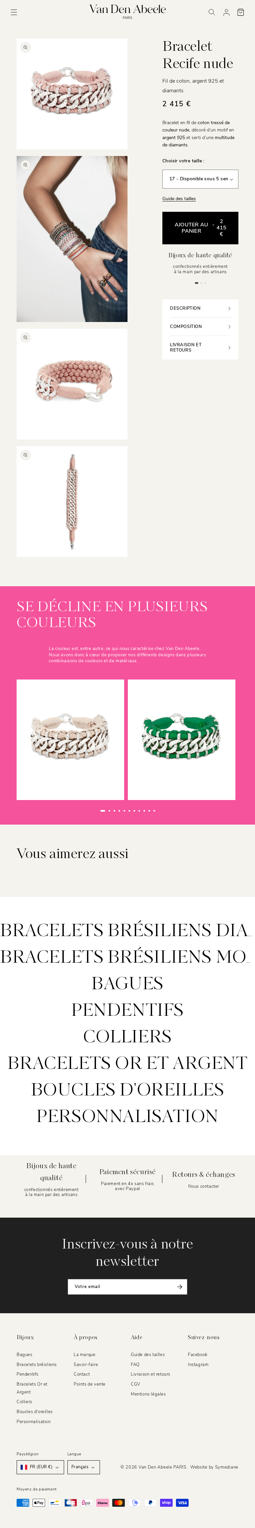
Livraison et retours (150, 1374)
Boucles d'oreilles (127, 1091)
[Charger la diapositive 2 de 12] (109, 810)
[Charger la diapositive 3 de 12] (114, 810)
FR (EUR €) (41, 1467)
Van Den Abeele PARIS (162, 1467)
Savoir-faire (86, 1365)
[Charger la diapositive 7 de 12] (134, 810)
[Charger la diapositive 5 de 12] (124, 810)
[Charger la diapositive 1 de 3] (196, 282)
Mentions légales (148, 1394)
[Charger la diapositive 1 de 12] (103, 810)
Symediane (226, 1467)
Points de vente (90, 1384)
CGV (135, 1384)
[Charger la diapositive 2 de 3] (201, 282)
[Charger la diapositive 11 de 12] (154, 810)
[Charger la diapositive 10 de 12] (149, 810)
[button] (14, 12)
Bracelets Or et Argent (127, 1064)
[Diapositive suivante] (168, 811)
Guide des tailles (179, 199)
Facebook (198, 1355)
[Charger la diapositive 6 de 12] (129, 810)
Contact (82, 1374)
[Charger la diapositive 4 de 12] (119, 810)
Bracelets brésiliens (37, 1365)
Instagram (198, 1365)
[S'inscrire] (179, 1287)
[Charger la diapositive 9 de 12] (144, 810)
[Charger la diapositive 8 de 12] (139, 810)
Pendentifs (127, 1011)
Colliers (127, 1037)
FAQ (135, 1365)
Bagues (127, 984)
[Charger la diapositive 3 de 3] (205, 282)
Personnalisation (127, 1117)
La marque (84, 1355)
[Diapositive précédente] (87, 811)
